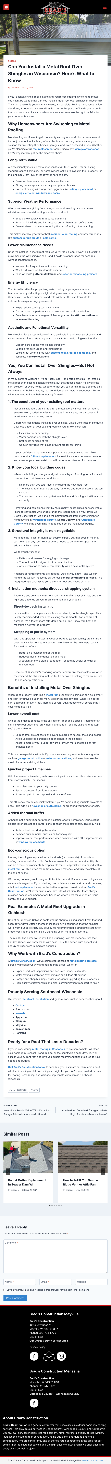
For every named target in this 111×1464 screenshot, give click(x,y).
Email (45, 1281)
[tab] (49, 1205)
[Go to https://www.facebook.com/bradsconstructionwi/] (34, 1356)
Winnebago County (67, 1393)
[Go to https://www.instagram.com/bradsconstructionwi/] (61, 1356)
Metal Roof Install (18, 1090)
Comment (11, 1242)
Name (9, 1281)
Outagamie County (40, 1393)
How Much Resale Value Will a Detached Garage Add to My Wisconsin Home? (27, 1110)
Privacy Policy (37, 1347)
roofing (34, 1090)
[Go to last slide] (8, 1171)
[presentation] (28, 1157)
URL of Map (36, 1336)
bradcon (15, 87)
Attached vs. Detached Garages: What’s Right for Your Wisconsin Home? (84, 1110)
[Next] (103, 1171)
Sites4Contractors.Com (92, 1460)
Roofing (12, 61)
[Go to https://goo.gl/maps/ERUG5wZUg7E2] (47, 1356)
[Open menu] (104, 7)
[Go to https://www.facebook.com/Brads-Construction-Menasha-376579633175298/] (34, 1403)
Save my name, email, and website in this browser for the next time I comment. (48, 1289)
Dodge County (54, 1428)
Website (81, 1281)
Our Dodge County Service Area (48, 1340)
